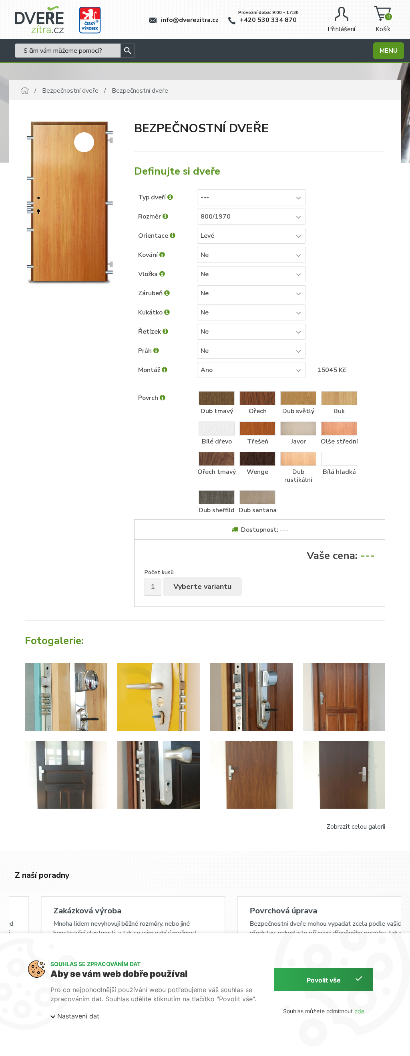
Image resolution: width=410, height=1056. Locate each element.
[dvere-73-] (158, 775)
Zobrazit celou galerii (355, 826)
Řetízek (150, 331)
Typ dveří (152, 197)
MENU (389, 50)
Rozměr (150, 216)
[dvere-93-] (251, 697)
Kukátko (151, 312)
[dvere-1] (66, 697)
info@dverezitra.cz (189, 20)
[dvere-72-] (66, 775)
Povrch (149, 398)
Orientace (154, 235)
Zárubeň (151, 293)
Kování (148, 255)
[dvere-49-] (251, 775)
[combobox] (251, 197)
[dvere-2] (158, 697)
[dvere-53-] (344, 775)
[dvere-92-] (344, 697)
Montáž (150, 370)
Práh (145, 350)
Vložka (148, 274)
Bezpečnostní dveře (70, 91)
